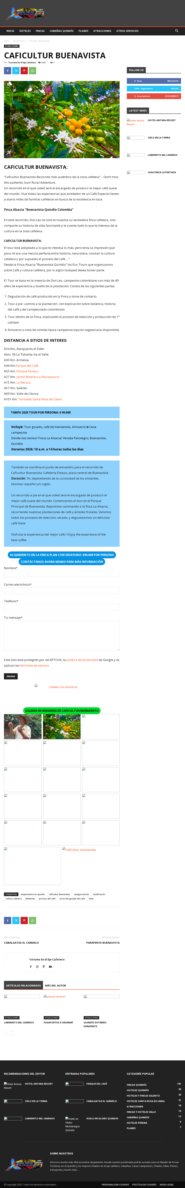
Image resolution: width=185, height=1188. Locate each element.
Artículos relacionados (23, 985)
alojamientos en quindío (33, 894)
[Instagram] (39, 967)
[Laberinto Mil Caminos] (22, 1007)
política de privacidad (82, 660)
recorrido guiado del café (72, 898)
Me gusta (172, 81)
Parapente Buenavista (103, 942)
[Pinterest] (24, 70)
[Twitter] (16, 70)
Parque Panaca (27, 371)
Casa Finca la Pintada (162, 172)
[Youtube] (52, 967)
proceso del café (47, 898)
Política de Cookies (144, 1184)
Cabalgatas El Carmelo (21, 942)
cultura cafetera (14, 898)
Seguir (174, 88)
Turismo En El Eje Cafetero (22, 62)
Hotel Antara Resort (162, 120)
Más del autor (55, 985)
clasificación (99, 894)
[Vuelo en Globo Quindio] (74, 1124)
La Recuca (23, 382)
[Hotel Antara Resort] (136, 125)
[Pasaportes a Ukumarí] (62, 1007)
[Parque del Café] (74, 1088)
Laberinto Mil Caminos (19, 1022)
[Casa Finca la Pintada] (136, 177)
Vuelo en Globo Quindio (102, 1118)
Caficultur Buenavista (59, 894)
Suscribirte (171, 96)
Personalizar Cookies (115, 1184)
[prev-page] (6, 1033)
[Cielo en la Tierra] (136, 142)
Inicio (10, 31)
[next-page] (12, 1033)
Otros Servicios (127, 31)
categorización (81, 894)
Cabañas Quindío (62, 31)
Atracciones (102, 31)
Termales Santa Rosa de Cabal (40, 399)
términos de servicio (34, 665)
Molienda (30, 898)
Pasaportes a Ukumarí (58, 1022)
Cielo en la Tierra (159, 137)
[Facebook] (7, 70)
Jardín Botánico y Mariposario (37, 377)
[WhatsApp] (32, 70)
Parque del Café (27, 365)
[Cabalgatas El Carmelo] (74, 1105)
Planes (83, 31)
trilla (91, 898)
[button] (176, 31)
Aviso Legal (167, 1184)
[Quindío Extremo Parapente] (102, 1007)
